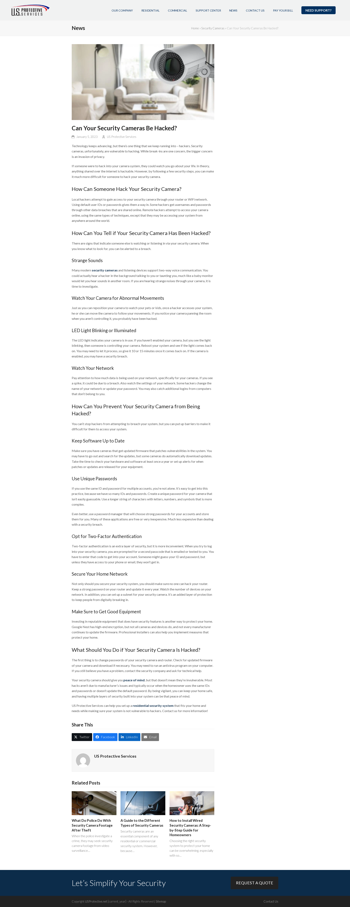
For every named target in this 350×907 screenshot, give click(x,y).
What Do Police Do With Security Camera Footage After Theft (92, 825)
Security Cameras (212, 28)
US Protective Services (121, 136)
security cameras (105, 270)
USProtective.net (96, 901)
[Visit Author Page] (83, 760)
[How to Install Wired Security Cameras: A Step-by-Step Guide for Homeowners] (192, 803)
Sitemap (161, 901)
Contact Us (271, 901)
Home (195, 28)
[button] (82, 737)
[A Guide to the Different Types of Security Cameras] (143, 803)
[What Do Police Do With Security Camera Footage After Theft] (94, 803)
